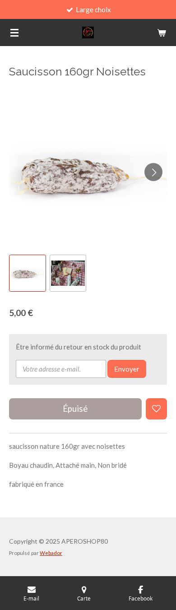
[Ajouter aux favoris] (156, 408)
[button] (27, 273)
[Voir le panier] (161, 32)
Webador (51, 552)
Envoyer (126, 369)
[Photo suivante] (153, 172)
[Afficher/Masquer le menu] (14, 32)
